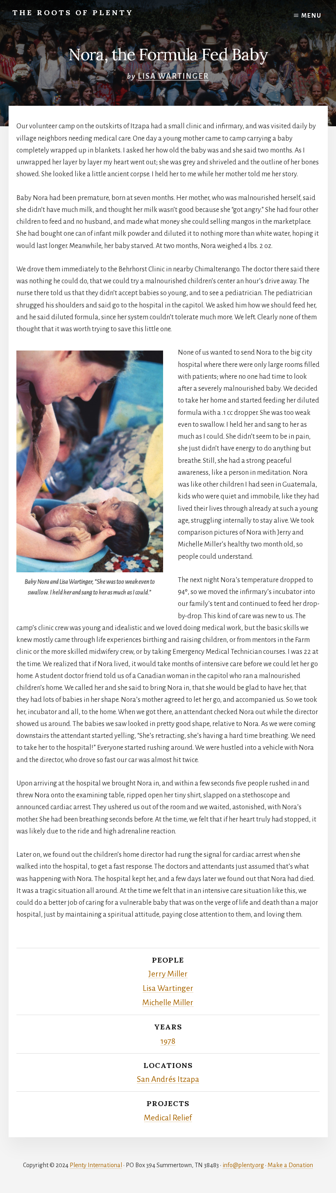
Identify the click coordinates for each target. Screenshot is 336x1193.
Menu (311, 15)
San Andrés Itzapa (168, 1079)
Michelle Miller (167, 1002)
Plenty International (96, 1165)
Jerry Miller (168, 974)
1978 (167, 1041)
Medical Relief (168, 1117)
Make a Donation (290, 1165)
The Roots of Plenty (73, 12)
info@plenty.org (243, 1165)
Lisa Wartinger (173, 76)
